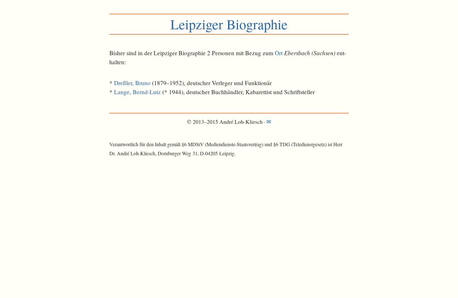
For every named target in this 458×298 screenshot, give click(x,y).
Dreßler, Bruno (132, 83)
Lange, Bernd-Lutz (137, 92)
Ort (279, 53)
